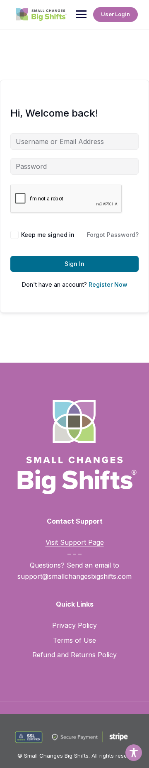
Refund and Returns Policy (74, 655)
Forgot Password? (113, 234)
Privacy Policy (74, 625)
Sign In (74, 263)
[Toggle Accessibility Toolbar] (134, 753)
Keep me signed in (47, 234)
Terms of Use (74, 640)
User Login (115, 14)
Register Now (108, 284)
